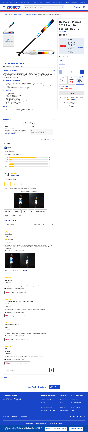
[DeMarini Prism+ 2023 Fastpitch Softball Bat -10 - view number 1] (8, 27)
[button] (80, 46)
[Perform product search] (62, 7)
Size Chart (62, 64)
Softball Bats (21, 14)
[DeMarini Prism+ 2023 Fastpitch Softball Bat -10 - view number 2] (8, 40)
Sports (10, 14)
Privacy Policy (16, 428)
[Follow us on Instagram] (81, 417)
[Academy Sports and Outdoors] (14, 7)
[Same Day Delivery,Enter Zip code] (80, 80)
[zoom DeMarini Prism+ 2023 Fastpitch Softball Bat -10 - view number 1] (35, 37)
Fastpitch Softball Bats (31, 14)
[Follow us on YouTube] (77, 417)
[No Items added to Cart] (83, 7)
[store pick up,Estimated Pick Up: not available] (63, 80)
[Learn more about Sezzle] (71, 100)
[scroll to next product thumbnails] (9, 49)
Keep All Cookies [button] (76, 429)
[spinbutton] (71, 72)
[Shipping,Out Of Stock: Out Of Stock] (71, 80)
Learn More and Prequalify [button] (80, 46)
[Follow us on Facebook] (70, 417)
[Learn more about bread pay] (71, 106)
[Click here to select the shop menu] (4, 7)
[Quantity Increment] (82, 72)
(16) (83, 34)
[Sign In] (74, 7)
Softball (15, 14)
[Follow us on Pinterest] (84, 417)
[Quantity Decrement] (60, 72)
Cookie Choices (14, 429)
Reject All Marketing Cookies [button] (56, 429)
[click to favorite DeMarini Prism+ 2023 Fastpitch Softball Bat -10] (51, 53)
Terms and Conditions (28, 428)
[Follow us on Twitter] (74, 417)
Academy (5, 14)
